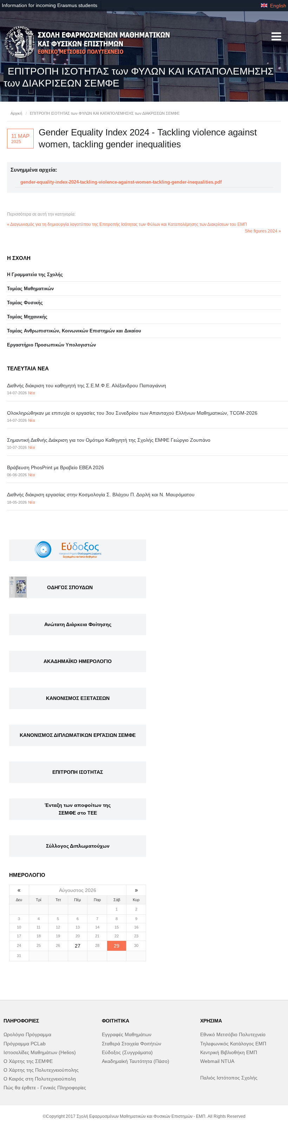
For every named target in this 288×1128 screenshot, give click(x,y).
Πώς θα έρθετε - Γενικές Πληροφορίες (45, 1087)
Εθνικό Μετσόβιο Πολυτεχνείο (233, 1034)
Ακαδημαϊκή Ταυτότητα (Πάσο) (135, 1061)
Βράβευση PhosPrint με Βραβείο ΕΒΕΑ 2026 (55, 467)
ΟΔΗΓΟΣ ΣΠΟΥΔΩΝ (70, 587)
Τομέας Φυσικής (25, 302)
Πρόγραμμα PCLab (25, 1043)
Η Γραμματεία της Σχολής (35, 274)
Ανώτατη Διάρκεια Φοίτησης (77, 624)
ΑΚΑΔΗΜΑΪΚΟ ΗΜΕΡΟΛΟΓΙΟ (78, 661)
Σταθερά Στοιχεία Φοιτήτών (131, 1043)
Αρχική (16, 113)
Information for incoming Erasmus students (49, 5)
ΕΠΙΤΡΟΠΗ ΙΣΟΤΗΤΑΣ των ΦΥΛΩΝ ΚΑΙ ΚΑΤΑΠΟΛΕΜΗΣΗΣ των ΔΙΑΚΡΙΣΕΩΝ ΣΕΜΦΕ (104, 113)
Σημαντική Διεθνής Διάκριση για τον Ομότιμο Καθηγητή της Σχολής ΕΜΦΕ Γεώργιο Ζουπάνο (108, 440)
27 (77, 946)
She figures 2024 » (263, 231)
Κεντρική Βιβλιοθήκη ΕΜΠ (228, 1052)
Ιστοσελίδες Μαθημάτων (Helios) (40, 1052)
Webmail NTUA (217, 1061)
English (277, 5)
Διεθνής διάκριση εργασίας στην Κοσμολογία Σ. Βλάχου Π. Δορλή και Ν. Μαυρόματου (101, 494)
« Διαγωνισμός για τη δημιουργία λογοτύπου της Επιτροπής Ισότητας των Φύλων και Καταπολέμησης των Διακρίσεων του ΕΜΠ (127, 224)
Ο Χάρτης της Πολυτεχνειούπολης (41, 1070)
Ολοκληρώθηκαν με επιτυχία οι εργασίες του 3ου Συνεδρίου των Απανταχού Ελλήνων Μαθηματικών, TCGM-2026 (132, 413)
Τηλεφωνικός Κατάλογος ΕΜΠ (233, 1043)
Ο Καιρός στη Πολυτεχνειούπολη (40, 1079)
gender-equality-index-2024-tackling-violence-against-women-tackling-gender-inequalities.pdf (121, 182)
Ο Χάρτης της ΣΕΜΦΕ (28, 1061)
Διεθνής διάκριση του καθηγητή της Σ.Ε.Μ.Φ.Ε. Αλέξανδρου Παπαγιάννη (86, 385)
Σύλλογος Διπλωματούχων (78, 846)
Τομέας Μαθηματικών (30, 288)
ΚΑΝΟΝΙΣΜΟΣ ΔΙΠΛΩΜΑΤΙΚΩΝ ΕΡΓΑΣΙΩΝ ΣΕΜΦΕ (78, 735)
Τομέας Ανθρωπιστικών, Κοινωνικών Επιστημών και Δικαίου (74, 330)
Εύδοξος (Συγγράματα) (127, 1052)
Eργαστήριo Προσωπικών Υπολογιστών (51, 345)
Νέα (31, 393)
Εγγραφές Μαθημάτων (126, 1034)
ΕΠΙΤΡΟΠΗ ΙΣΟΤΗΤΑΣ (77, 772)
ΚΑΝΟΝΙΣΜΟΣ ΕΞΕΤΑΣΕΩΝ (78, 698)
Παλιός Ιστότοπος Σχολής (228, 1078)
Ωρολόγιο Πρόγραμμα (27, 1034)
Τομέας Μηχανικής (27, 316)
